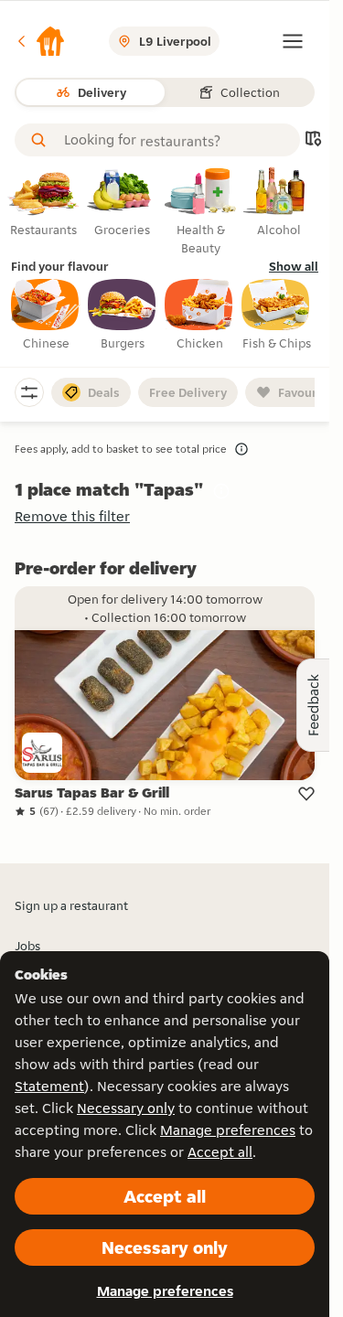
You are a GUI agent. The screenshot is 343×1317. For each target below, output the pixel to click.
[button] (40, 41)
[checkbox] (45, 315)
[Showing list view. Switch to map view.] (313, 140)
